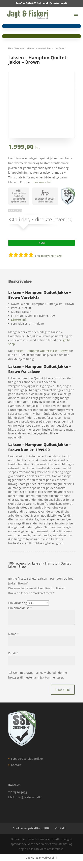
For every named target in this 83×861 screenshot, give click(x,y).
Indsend (62, 689)
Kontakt (16, 765)
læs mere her (43, 182)
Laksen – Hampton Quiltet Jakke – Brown (41, 351)
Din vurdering (17, 603)
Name (13, 634)
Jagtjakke (19, 48)
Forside (16, 758)
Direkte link (18, 319)
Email (13, 653)
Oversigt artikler (32, 758)
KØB (42, 243)
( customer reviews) (48, 255)
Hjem (10, 48)
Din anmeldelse (20, 608)
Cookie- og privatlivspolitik (31, 828)
